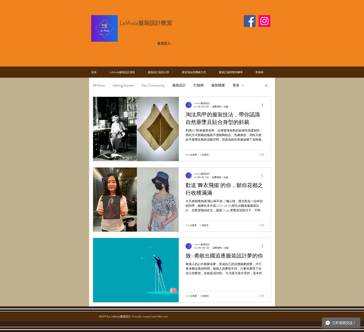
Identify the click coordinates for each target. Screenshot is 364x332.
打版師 (199, 85)
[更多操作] (263, 105)
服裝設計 (179, 85)
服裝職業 (218, 85)
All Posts (99, 85)
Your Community (153, 85)
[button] (266, 86)
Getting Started (123, 85)
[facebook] (250, 21)
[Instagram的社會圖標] (264, 21)
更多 (236, 85)
